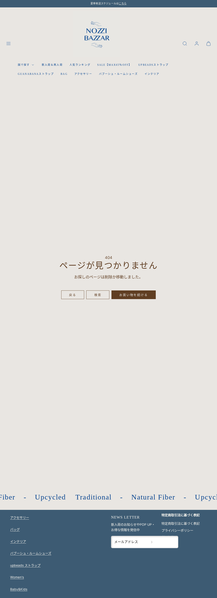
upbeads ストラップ (25, 565)
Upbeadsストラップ (153, 64)
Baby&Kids (18, 589)
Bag (64, 74)
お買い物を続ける (133, 295)
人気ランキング (80, 64)
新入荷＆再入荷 (52, 64)
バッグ (15, 529)
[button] (8, 43)
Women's (17, 577)
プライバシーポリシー (177, 530)
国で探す (24, 64)
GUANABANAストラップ (36, 74)
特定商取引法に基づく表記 (180, 523)
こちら (123, 3)
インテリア (152, 74)
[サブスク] (151, 542)
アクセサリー (83, 74)
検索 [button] (98, 295)
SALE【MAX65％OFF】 (114, 64)
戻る (72, 295)
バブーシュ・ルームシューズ (118, 74)
